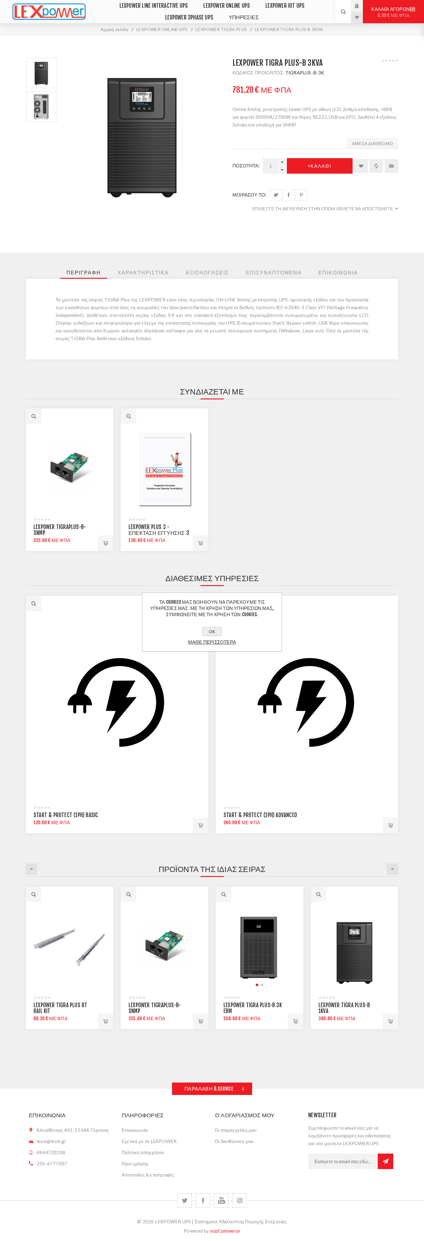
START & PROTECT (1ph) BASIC (66, 815)
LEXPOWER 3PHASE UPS (189, 17)
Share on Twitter (276, 195)
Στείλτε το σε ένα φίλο (391, 166)
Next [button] (392, 869)
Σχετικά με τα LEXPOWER (149, 1141)
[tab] (83, 272)
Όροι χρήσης (135, 1163)
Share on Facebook (288, 195)
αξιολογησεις (207, 272)
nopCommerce (225, 1231)
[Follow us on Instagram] (239, 1200)
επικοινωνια (338, 272)
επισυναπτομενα (274, 272)
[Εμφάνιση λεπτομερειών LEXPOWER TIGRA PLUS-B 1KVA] (280, 946)
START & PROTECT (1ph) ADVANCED (260, 815)
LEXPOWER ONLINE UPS (226, 5)
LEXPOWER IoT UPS (284, 5)
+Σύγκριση (376, 166)
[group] (185, 946)
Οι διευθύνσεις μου (234, 1141)
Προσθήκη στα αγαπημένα (361, 166)
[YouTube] (221, 1200)
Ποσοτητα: (246, 166)
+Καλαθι (320, 166)
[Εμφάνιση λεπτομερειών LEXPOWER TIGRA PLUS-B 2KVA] (375, 946)
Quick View (33, 603)
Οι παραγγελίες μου (236, 1130)
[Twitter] (184, 1200)
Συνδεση (361, 6)
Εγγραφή (385, 1161)
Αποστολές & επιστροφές (148, 1174)
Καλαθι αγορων (392, 12)
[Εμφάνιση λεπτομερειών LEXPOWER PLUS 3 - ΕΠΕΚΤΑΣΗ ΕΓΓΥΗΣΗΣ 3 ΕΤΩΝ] (164, 468)
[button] (183, 985)
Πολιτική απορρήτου (143, 1152)
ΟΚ (212, 631)
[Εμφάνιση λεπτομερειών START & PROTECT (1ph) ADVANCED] (307, 703)
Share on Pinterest (301, 195)
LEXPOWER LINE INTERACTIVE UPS (154, 5)
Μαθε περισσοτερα (212, 642)
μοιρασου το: (249, 195)
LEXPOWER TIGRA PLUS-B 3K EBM (179, 1008)
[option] (41, 73)
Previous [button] (31, 869)
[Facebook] (203, 1200)
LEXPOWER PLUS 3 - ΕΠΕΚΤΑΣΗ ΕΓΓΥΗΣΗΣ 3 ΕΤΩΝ (159, 533)
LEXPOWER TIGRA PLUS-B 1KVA (270, 1008)
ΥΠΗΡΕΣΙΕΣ (244, 17)
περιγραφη (83, 272)
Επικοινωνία (135, 1130)
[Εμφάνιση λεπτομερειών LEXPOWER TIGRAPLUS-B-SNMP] (69, 468)
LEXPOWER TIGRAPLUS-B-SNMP (60, 530)
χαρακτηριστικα (143, 272)
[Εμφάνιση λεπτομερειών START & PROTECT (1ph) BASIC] (117, 703)
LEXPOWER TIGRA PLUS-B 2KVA (365, 1008)
